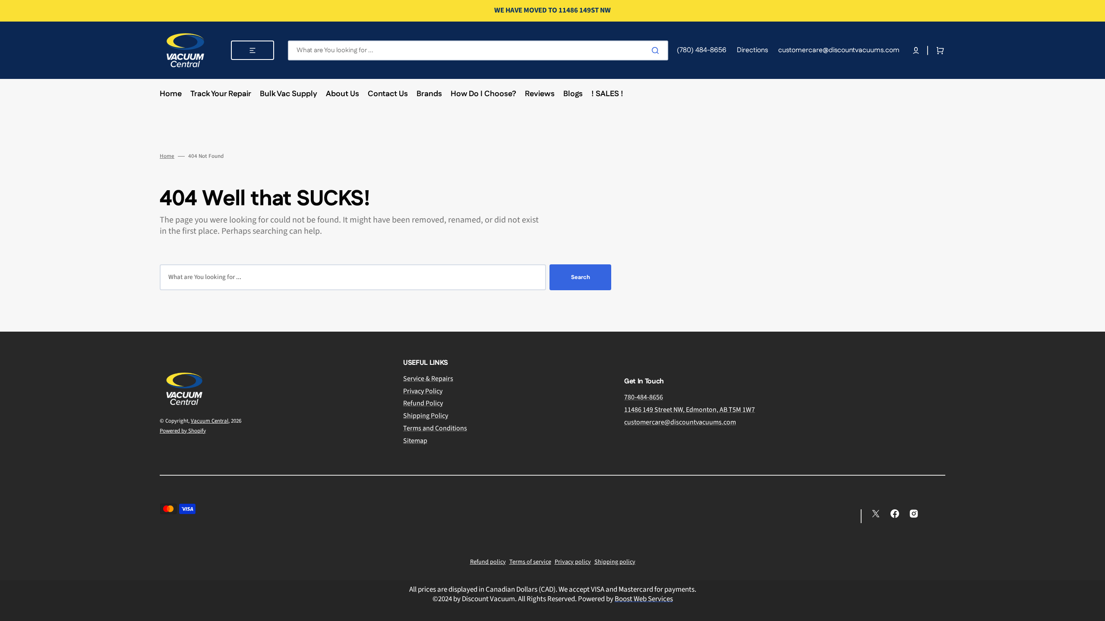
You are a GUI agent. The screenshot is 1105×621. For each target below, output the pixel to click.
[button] (915, 50)
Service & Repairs (428, 378)
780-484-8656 (643, 397)
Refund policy (488, 562)
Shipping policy (614, 562)
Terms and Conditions (435, 428)
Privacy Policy (422, 391)
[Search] (657, 50)
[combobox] (478, 50)
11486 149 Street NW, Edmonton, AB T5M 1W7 (689, 409)
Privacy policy (573, 562)
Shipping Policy (425, 415)
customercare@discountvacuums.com (680, 422)
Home (167, 156)
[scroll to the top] (1094, 610)
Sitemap (415, 440)
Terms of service (530, 562)
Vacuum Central (209, 421)
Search (580, 277)
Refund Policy (423, 403)
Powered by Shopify (183, 431)
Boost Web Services (644, 599)
